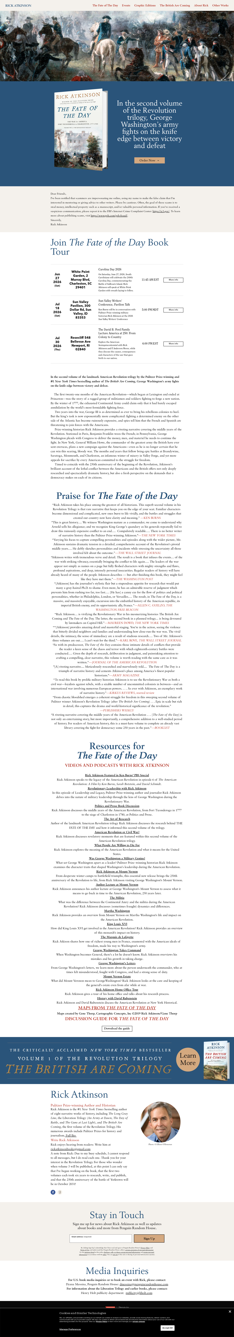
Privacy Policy (145, 1248)
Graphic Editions (145, 5)
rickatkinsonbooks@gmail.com (70, 1149)
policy (104, 1254)
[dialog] (117, 1322)
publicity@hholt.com (139, 1293)
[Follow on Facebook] (53, 1192)
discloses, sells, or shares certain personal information (122, 1252)
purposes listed (89, 1252)
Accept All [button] (167, 1328)
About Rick (201, 5)
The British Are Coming (175, 5)
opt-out (115, 1254)
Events (126, 5)
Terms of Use (84, 1250)
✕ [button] (230, 1312)
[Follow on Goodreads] (59, 1192)
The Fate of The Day (105, 5)
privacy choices (139, 1321)
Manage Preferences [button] (70, 1329)
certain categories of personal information (139, 1250)
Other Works (220, 5)
